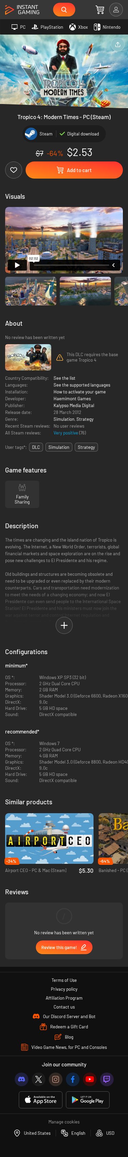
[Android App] (88, 1100)
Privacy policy (64, 989)
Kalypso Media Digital (74, 405)
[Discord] (21, 1079)
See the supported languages (82, 385)
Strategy (85, 419)
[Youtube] (90, 1079)
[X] (38, 1079)
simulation (58, 447)
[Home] (22, 10)
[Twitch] (107, 1079)
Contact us (64, 1007)
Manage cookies (64, 1121)
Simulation (64, 419)
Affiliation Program (64, 998)
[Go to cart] (100, 9)
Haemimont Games (72, 398)
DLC (36, 447)
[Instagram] (55, 1079)
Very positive (66, 433)
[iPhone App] (40, 1100)
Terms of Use (64, 980)
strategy (86, 447)
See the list (64, 378)
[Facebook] (73, 1079)
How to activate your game (80, 391)
